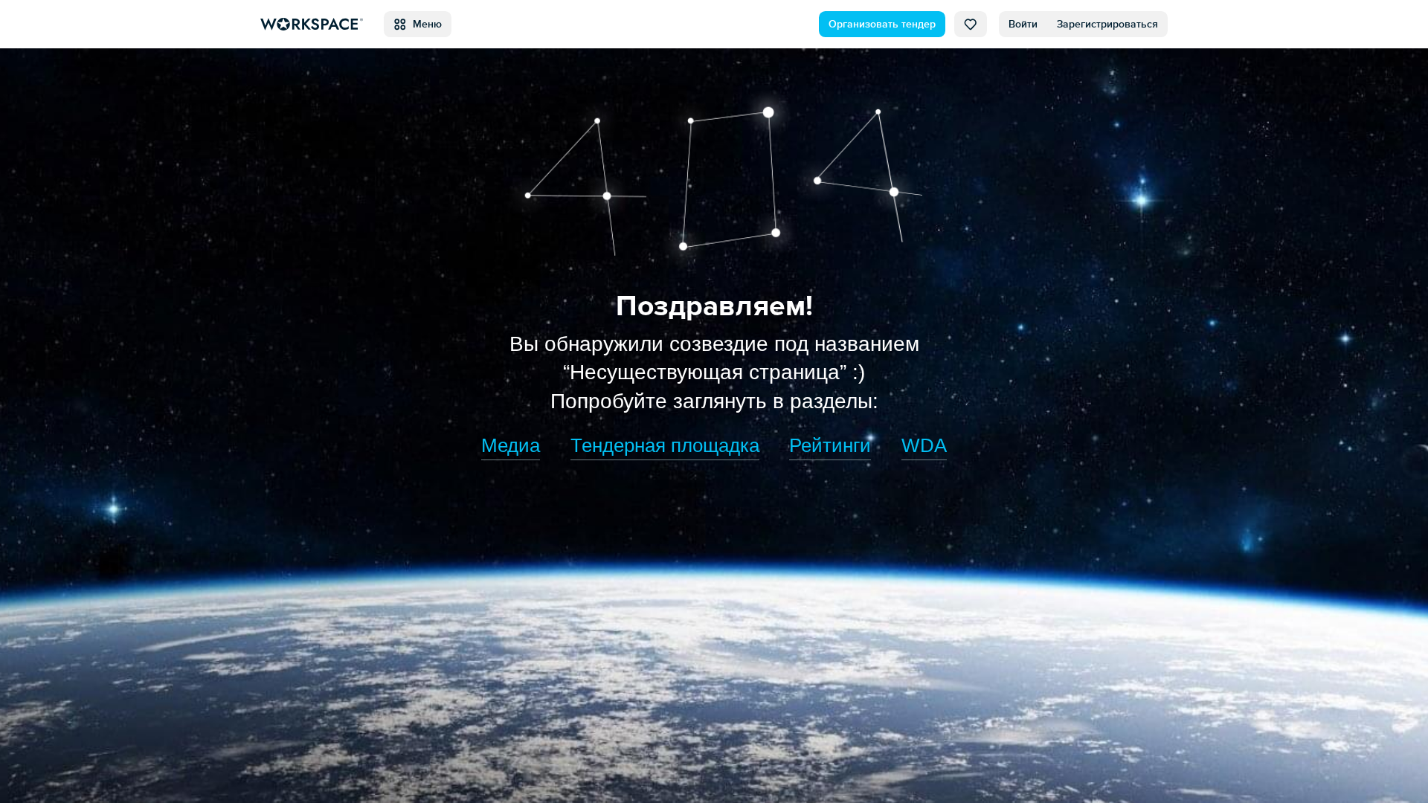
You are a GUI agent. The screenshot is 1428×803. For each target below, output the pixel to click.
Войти (1023, 24)
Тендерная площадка (664, 445)
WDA (924, 445)
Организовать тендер (882, 24)
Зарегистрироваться (1107, 24)
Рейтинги (830, 445)
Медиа (510, 445)
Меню (424, 24)
